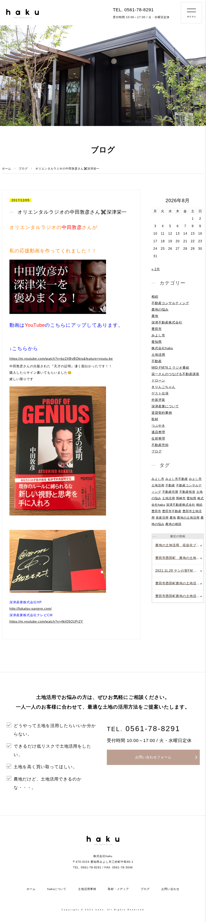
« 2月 (155, 269)
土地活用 (158, 354)
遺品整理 (158, 432)
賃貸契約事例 (161, 412)
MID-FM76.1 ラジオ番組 (170, 367)
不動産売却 (160, 445)
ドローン (158, 380)
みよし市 (158, 335)
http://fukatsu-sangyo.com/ (30, 608)
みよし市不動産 (176, 479)
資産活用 (162, 517)
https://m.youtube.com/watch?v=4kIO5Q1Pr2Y (46, 621)
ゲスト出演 (160, 393)
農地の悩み (160, 309)
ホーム (6, 168)
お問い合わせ (170, 889)
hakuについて (56, 889)
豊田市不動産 (171, 511)
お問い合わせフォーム (153, 757)
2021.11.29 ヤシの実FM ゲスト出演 (179, 570)
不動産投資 (187, 491)
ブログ (23, 168)
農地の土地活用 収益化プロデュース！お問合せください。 (179, 545)
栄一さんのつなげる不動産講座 (175, 374)
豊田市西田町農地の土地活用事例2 (179, 596)
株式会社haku (162, 348)
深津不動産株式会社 (166, 322)
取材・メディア (118, 889)
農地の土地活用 (188, 517)
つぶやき (158, 425)
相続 (154, 296)
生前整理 (158, 438)
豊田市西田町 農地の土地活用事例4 (179, 558)
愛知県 (156, 341)
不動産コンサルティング (170, 303)
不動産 (156, 361)
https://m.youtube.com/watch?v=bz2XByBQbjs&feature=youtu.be (61, 358)
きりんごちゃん (163, 387)
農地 (154, 316)
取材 (154, 419)
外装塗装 (158, 400)
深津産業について (165, 406)
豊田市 (156, 329)
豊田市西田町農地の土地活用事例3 (179, 583)
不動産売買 (170, 491)
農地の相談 (173, 524)
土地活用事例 (87, 889)
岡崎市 (181, 498)
